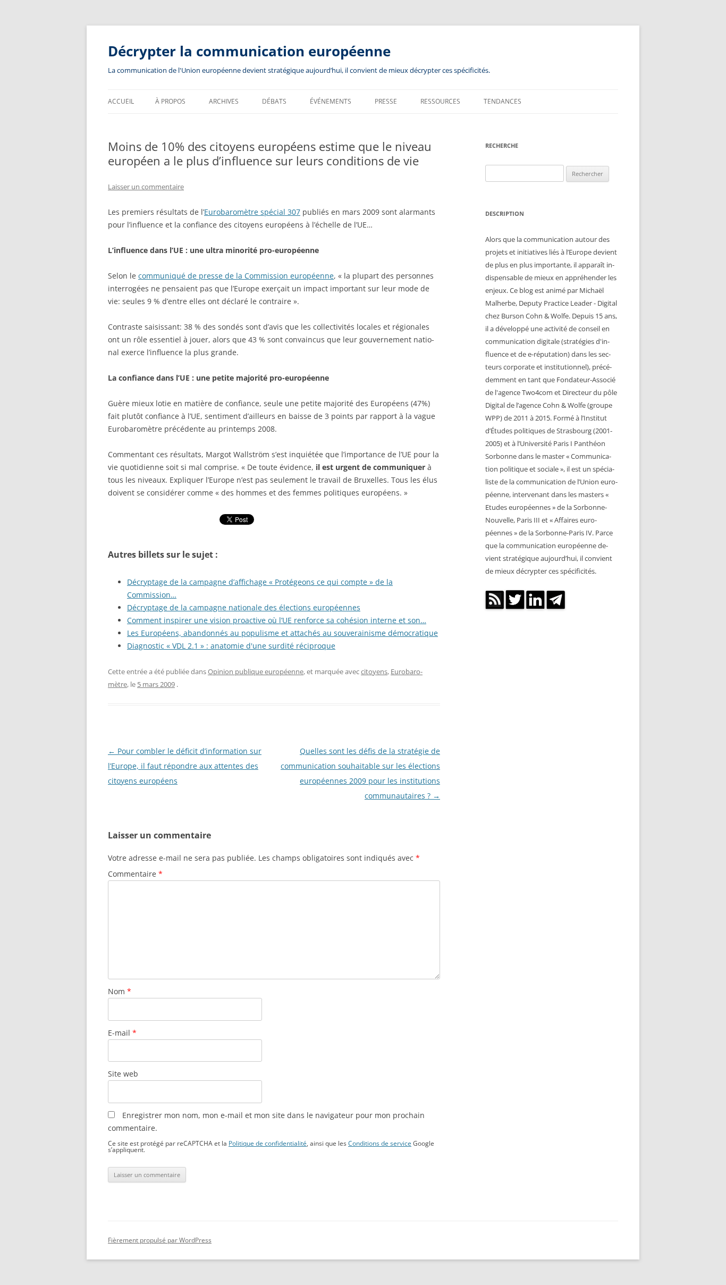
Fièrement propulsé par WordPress (160, 1240)
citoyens (374, 671)
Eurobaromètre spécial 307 (252, 212)
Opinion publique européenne (255, 671)
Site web (123, 1074)
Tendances (502, 101)
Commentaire (135, 874)
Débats (274, 101)
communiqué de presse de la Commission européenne (236, 276)
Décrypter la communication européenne (249, 51)
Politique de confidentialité (268, 1143)
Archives (224, 101)
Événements (330, 101)
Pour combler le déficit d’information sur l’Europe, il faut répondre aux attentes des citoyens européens (184, 766)
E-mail (122, 1033)
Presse (386, 101)
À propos (170, 101)
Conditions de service (379, 1143)
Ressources (440, 101)
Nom (119, 991)
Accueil (121, 101)
